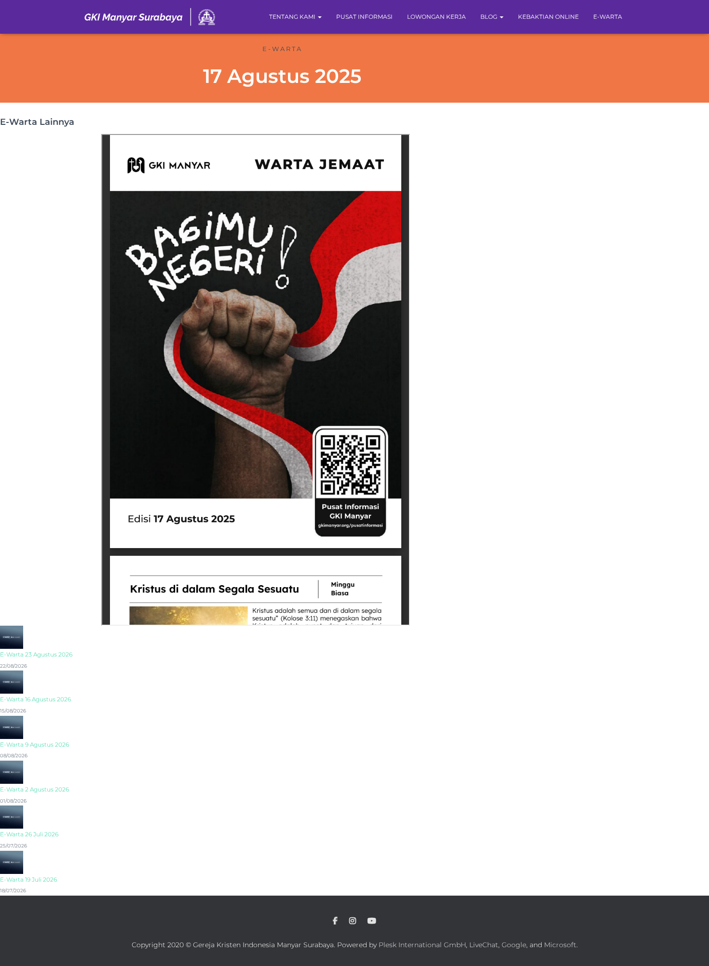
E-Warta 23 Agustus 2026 (36, 654)
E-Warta (607, 16)
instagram (352, 921)
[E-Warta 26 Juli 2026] (11, 816)
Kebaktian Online (548, 16)
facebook (335, 921)
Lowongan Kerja (436, 16)
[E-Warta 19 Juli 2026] (11, 861)
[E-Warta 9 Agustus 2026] (11, 726)
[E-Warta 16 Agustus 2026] (11, 681)
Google (514, 944)
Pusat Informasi (364, 16)
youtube (372, 921)
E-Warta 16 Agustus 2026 (35, 699)
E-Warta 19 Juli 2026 (28, 879)
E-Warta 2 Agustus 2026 (34, 789)
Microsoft (560, 944)
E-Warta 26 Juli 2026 (29, 834)
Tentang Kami (293, 16)
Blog (489, 16)
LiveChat (483, 944)
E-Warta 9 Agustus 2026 (34, 744)
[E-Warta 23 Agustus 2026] (11, 636)
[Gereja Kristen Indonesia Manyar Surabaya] (150, 17)
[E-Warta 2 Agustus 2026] (11, 771)
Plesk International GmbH (422, 944)
